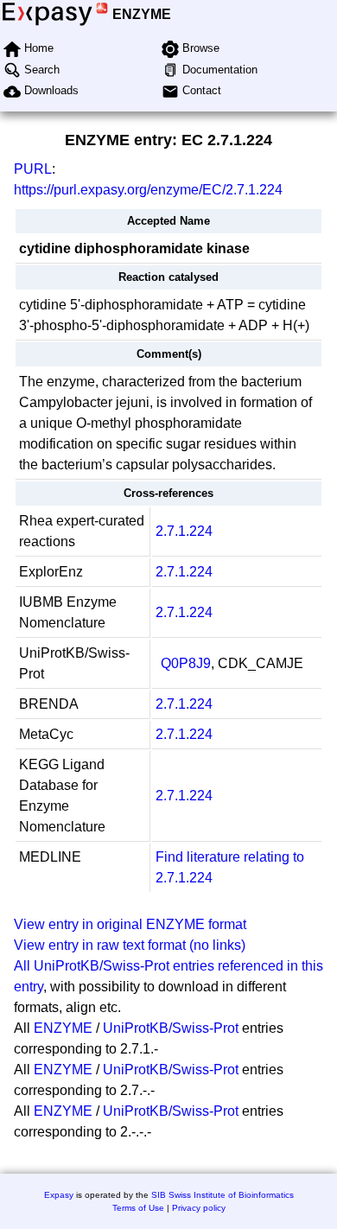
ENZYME (141, 14)
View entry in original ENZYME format (130, 924)
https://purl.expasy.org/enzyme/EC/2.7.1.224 (148, 189)
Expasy (58, 1195)
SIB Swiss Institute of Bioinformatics (222, 1195)
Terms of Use (138, 1208)
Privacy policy (199, 1208)
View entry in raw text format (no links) (129, 945)
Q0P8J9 (186, 663)
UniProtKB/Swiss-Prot (170, 1028)
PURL (33, 169)
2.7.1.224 (184, 531)
